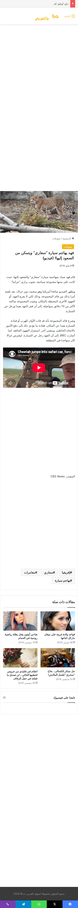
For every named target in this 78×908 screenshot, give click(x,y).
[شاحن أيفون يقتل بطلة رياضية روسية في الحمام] (20, 621)
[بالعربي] (48, 16)
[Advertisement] (39, 67)
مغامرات (29, 572)
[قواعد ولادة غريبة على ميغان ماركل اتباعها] (58, 621)
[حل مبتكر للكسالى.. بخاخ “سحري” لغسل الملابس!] (58, 657)
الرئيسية (67, 238)
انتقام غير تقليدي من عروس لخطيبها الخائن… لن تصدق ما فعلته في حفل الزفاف (22, 675)
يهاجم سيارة (62, 580)
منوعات (56, 238)
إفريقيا (66, 572)
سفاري (48, 572)
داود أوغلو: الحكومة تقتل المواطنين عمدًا (47, 3)
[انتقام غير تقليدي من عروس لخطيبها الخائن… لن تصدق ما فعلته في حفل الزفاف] (20, 658)
